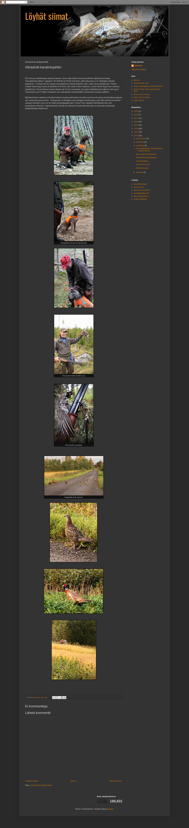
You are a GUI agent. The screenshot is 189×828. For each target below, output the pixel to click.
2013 (136, 132)
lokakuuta (140, 142)
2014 (136, 129)
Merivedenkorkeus (141, 196)
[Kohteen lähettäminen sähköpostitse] (53, 697)
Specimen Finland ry (142, 190)
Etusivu (73, 781)
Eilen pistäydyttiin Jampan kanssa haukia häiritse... (149, 149)
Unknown (138, 66)
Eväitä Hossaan (142, 168)
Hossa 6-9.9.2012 (143, 164)
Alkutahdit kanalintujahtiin (146, 158)
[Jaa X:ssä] (59, 697)
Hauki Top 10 (139, 100)
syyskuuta (140, 145)
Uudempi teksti (32, 781)
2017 (136, 118)
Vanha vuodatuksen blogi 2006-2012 (148, 86)
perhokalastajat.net (141, 193)
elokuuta (140, 172)
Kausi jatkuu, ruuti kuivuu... (146, 154)
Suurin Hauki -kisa (141, 83)
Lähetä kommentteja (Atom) (41, 785)
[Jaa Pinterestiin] (64, 697)
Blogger (110, 809)
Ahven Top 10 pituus (142, 97)
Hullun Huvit (139, 187)
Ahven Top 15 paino (142, 94)
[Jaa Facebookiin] (62, 697)
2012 (136, 136)
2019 (136, 111)
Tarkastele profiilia (138, 69)
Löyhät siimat (46, 15)
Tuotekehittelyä (142, 161)
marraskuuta (141, 139)
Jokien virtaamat (140, 199)
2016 (136, 122)
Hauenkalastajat (140, 184)
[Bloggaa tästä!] (56, 697)
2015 (136, 125)
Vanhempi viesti (115, 781)
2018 (136, 115)
